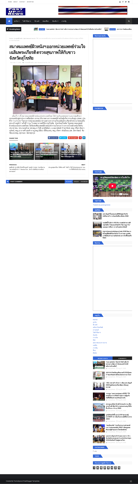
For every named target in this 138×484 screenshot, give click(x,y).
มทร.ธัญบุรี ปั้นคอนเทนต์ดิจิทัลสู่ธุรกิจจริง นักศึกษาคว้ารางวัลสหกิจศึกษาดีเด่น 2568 (116, 215)
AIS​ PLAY (100, 29)
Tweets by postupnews (101, 205)
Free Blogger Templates (31, 481)
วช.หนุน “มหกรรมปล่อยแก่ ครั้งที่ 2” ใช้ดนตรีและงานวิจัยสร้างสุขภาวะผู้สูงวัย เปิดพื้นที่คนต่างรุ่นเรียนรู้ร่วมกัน (118, 395)
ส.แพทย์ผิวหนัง (18, 38)
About (15, 1)
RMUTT (63, 149)
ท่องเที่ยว (46, 21)
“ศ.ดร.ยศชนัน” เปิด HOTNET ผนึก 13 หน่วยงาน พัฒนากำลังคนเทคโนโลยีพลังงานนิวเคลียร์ (61, 29)
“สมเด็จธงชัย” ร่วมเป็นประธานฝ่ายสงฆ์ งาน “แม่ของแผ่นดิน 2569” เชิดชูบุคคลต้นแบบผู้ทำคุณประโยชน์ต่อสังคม (118, 427)
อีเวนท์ (37, 21)
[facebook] (123, 2)
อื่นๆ (94, 350)
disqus (76, 181)
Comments (122, 358)
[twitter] (126, 2)
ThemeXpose (18, 481)
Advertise (30, 1)
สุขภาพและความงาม (29, 38)
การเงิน (95, 337)
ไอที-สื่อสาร (27, 21)
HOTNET (29, 29)
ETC (96, 451)
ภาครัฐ (64, 21)
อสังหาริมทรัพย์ (98, 327)
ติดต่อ (95, 353)
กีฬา (94, 340)
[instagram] (129, 2)
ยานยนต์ (96, 330)
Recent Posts (103, 358)
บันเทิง (54, 21)
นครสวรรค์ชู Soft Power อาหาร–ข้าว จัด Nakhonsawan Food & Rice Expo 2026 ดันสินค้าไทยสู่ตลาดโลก (118, 438)
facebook (84, 181)
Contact (22, 1)
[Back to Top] (131, 481)
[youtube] (120, 2)
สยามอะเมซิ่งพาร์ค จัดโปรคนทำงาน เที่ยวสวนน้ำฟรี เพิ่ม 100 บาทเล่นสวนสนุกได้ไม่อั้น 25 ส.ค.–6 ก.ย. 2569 (119, 406)
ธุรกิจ (16, 21)
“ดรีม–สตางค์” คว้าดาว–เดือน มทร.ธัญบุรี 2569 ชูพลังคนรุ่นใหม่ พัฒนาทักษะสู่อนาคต (71, 154)
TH (37, 38)
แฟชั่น (95, 345)
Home (10, 1)
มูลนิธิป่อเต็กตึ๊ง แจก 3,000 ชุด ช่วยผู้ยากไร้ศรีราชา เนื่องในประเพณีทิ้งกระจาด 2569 (119, 417)
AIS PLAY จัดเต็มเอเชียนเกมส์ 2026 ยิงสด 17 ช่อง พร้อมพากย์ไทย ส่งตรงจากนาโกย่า (47, 154)
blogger (69, 181)
